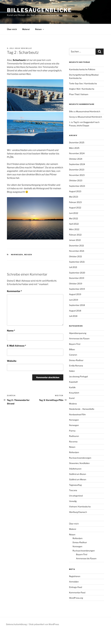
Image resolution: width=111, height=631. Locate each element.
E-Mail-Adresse (16, 345)
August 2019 (75, 294)
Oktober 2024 (75, 159)
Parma (72, 430)
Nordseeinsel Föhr (77, 414)
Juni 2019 (73, 300)
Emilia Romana (76, 365)
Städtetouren (75, 468)
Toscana (73, 490)
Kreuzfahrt (74, 392)
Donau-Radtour (76, 360)
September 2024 (77, 164)
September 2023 (77, 186)
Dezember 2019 (76, 278)
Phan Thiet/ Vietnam (78, 94)
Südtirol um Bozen (77, 474)
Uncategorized (76, 495)
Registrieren (74, 576)
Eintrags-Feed (75, 587)
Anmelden (74, 581)
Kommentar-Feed (77, 592)
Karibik (72, 387)
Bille (29, 48)
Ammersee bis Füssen (79, 338)
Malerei (26, 29)
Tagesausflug (75, 485)
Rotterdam (74, 452)
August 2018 (75, 310)
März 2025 (74, 148)
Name (11, 330)
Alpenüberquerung (77, 333)
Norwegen (17, 255)
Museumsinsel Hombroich (88, 111)
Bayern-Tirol (74, 344)
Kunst (72, 398)
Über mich (12, 29)
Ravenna (73, 441)
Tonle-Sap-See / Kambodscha (83, 83)
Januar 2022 (75, 240)
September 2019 (77, 289)
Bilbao (72, 349)
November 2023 (77, 175)
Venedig (73, 501)
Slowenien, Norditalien (79, 463)
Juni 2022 (73, 213)
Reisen (38, 29)
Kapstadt (73, 382)
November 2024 (77, 153)
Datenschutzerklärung (16, 624)
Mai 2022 (73, 218)
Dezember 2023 (76, 169)
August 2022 (75, 207)
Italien (72, 371)
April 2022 (74, 224)
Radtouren (74, 436)
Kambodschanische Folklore (82, 69)
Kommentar (14, 291)
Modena (73, 403)
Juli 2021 (73, 267)
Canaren (73, 354)
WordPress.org (76, 598)
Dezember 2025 (76, 142)
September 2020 (77, 272)
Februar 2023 (75, 202)
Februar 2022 (75, 234)
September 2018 (77, 305)
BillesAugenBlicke (39, 10)
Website (11, 361)
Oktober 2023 (75, 180)
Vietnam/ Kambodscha (80, 506)
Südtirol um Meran (77, 479)
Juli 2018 (73, 316)
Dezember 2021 (76, 245)
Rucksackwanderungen (80, 458)
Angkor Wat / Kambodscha (81, 89)
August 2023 (75, 191)
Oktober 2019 (75, 283)
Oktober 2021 (75, 256)
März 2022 (74, 229)
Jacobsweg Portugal (78, 376)
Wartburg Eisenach (78, 512)
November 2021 (76, 251)
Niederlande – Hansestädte (81, 409)
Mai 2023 (73, 196)
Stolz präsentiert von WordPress (44, 624)
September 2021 (77, 262)
